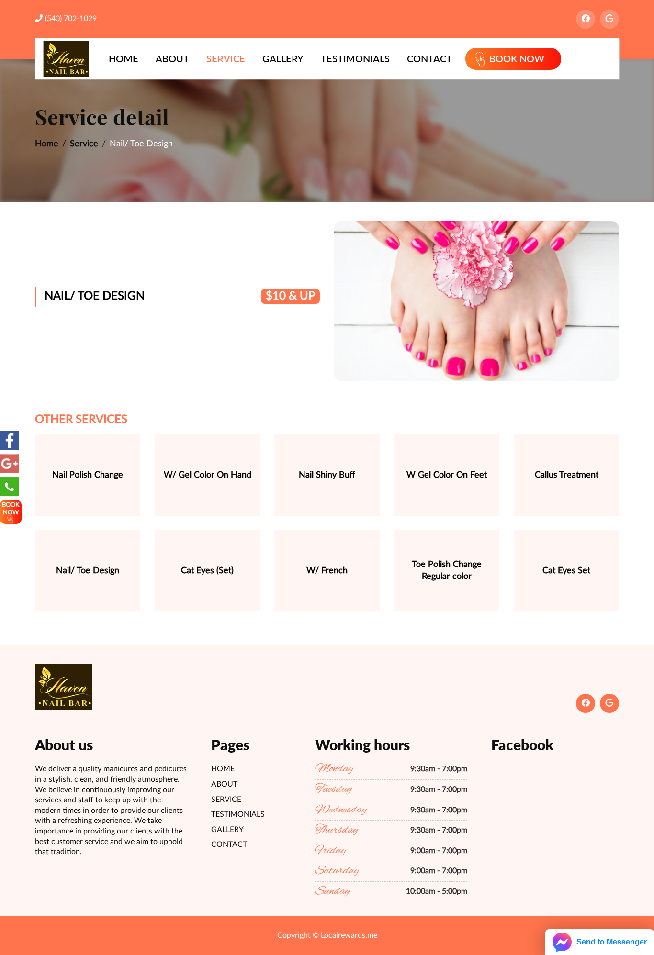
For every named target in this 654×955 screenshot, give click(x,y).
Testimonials (355, 58)
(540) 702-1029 (71, 18)
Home (123, 58)
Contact (429, 58)
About (172, 58)
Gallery (283, 58)
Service (225, 58)
